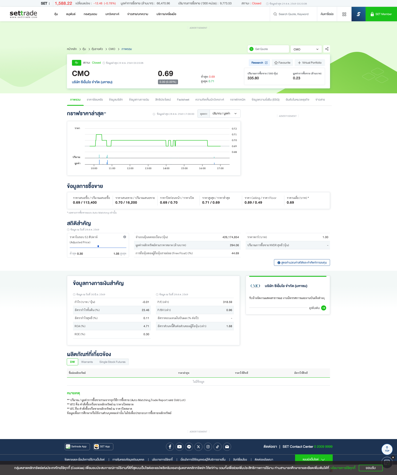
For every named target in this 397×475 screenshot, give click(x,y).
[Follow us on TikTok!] (217, 446)
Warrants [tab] (87, 361)
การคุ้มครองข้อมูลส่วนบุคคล (130, 459)
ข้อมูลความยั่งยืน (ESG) (266, 99)
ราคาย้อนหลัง (95, 99)
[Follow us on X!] (198, 446)
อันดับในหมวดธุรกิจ (297, 99)
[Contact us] (227, 446)
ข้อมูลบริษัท (116, 99)
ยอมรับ (371, 468)
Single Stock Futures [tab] (112, 361)
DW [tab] (72, 361)
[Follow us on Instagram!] (208, 446)
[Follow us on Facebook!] (170, 446)
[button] (124, 237)
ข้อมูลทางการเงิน (139, 99)
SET (44, 3)
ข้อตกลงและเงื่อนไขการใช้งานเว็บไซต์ (87, 459)
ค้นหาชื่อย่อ (327, 14)
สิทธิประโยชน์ (163, 99)
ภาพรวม (75, 99)
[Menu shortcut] (344, 14)
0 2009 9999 (323, 447)
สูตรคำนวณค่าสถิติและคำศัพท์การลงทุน (304, 262)
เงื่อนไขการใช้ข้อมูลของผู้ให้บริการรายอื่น (205, 459)
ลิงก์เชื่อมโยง (242, 459)
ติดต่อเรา (270, 447)
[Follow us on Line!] (189, 446)
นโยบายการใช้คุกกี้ (164, 459)
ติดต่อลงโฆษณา (264, 459)
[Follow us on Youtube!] (179, 446)
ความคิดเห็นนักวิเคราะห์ (209, 99)
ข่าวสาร (320, 99)
